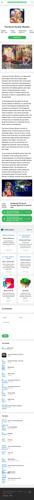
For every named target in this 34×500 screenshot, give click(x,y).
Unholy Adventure (8, 238)
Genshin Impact (25, 260)
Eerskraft (25, 290)
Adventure (8, 250)
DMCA (11, 495)
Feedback (5, 495)
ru (25, 492)
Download (17, 37)
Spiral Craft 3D (8, 290)
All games (29, 229)
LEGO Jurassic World (9, 261)
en (29, 492)
